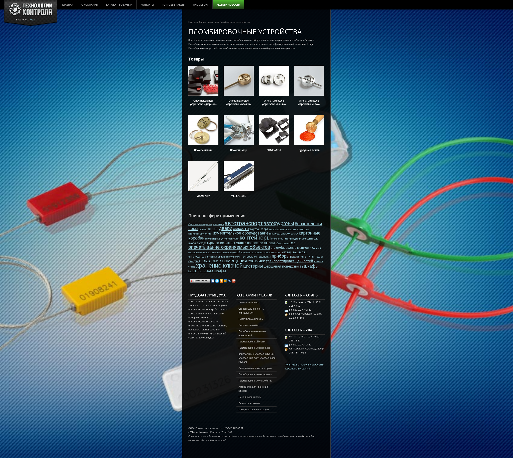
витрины (203, 229)
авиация (218, 224)
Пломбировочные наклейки (254, 347)
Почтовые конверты (249, 302)
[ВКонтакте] (213, 281)
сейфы (193, 261)
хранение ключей (219, 265)
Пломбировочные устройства (255, 380)
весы (193, 228)
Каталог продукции (119, 4)
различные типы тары (306, 256)
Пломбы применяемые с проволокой (252, 333)
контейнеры (255, 238)
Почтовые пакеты (173, 4)
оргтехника (194, 252)
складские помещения (223, 260)
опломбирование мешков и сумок (296, 247)
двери (225, 228)
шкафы (311, 266)
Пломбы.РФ (200, 4)
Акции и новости (228, 4)
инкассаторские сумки (283, 233)
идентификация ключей (200, 234)
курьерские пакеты (221, 243)
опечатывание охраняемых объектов (229, 247)
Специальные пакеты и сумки (255, 368)
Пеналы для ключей (249, 397)
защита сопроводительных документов (289, 229)
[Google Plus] (234, 281)
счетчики (256, 260)
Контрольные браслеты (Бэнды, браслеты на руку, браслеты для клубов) (257, 358)
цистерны (253, 266)
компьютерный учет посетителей (222, 239)
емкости (241, 228)
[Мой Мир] (225, 281)
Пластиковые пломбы (250, 319)
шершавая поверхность (283, 266)
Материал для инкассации (253, 409)
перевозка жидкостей (229, 252)
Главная (67, 4)
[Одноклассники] (221, 281)
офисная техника (209, 252)
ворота (213, 229)
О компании (89, 4)
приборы (281, 256)
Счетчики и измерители (200, 224)
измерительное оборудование (241, 233)
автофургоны (279, 223)
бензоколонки (308, 223)
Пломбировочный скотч (251, 341)
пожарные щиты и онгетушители (223, 257)
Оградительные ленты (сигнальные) (251, 310)
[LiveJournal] (230, 281)
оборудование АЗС (285, 243)
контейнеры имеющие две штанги (288, 239)
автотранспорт (244, 223)
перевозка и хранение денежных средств (262, 252)
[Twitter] (217, 281)
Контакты (147, 4)
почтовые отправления (256, 256)
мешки (241, 243)
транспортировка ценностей (289, 261)
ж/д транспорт (258, 229)
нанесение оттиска (261, 243)
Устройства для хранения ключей (253, 389)
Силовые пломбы (248, 325)
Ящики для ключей (249, 403)
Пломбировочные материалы (255, 374)
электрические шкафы (207, 271)
